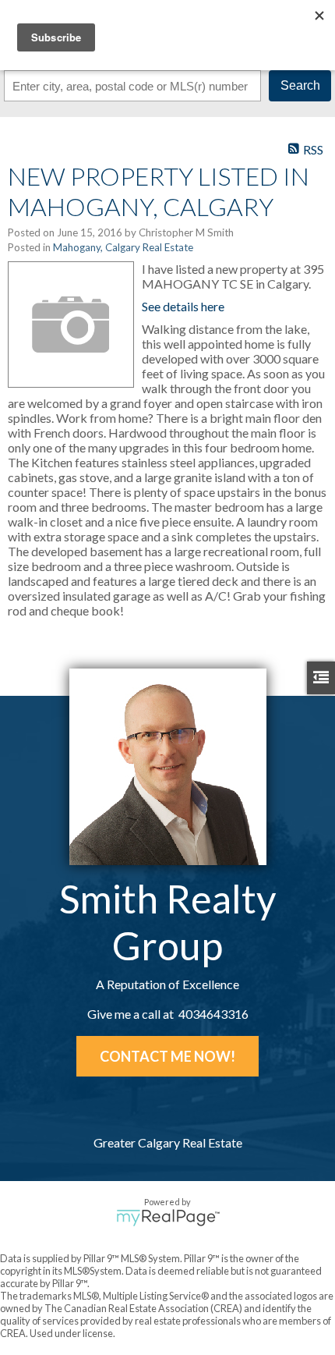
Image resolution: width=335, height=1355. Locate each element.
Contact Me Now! (167, 1056)
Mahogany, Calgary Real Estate (123, 247)
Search (300, 85)
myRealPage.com (167, 1218)
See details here (183, 306)
